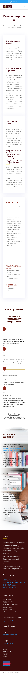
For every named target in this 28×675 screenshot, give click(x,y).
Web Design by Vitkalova (19, 674)
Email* (4, 479)
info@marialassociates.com (10, 634)
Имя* (4, 473)
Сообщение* (6, 484)
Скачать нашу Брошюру (9, 589)
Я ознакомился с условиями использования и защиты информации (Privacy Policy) (13, 512)
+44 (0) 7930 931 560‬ (14, 1)
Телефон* (5, 476)
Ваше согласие (7, 487)
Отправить (9, 519)
